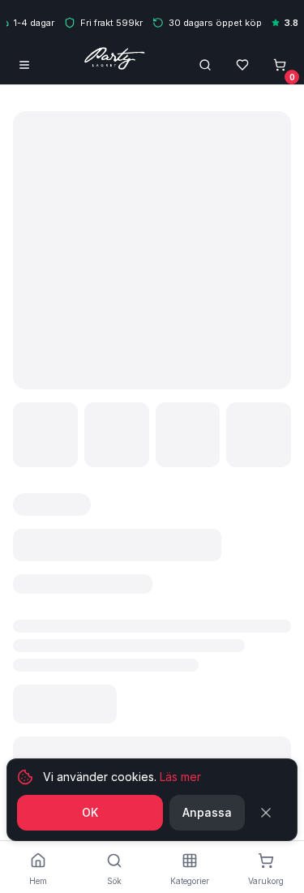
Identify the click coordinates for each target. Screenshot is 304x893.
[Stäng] (269, 813)
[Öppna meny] (24, 65)
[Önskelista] (242, 65)
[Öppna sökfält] (205, 65)
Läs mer (180, 777)
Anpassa (207, 812)
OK (90, 812)
